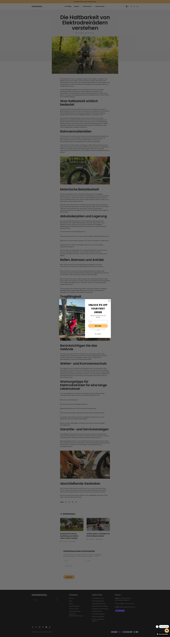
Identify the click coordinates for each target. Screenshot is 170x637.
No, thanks (98, 334)
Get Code (98, 326)
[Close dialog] (109, 301)
